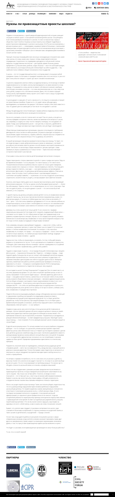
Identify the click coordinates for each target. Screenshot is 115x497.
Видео (61, 14)
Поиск (104, 13)
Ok (92, 494)
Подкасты (69, 14)
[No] (113, 494)
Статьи (24, 14)
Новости (9, 14)
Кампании (52, 14)
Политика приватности (101, 494)
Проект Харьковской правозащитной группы (92, 61)
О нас (17, 14)
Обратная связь (102, 7)
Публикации (41, 14)
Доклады (32, 14)
